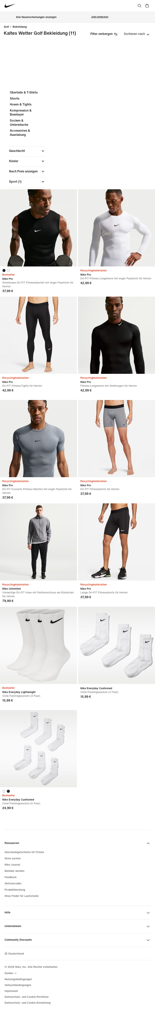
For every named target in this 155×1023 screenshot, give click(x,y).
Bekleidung (20, 27)
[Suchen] (139, 5)
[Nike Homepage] (10, 5)
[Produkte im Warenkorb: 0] (147, 5)
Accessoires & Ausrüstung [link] (20, 132)
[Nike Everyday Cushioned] (116, 645)
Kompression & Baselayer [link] (21, 112)
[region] (77, 163)
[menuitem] (11, 973)
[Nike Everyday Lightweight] (38, 645)
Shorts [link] (14, 98)
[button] (27, 151)
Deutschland (16, 953)
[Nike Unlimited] (38, 542)
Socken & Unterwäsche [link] (19, 122)
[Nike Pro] (38, 227)
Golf (6, 27)
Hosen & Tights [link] (20, 104)
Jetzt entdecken (99, 17)
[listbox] (136, 34)
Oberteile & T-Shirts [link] (24, 92)
